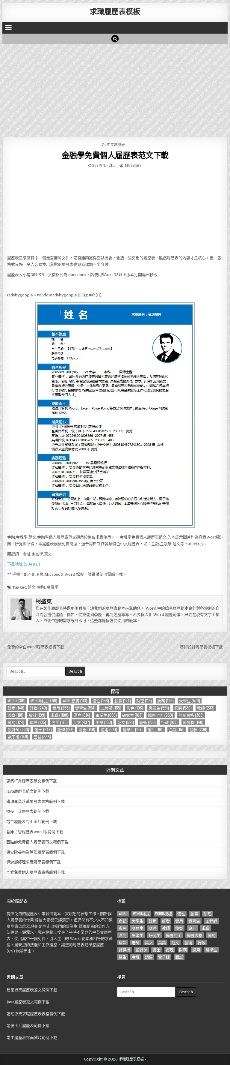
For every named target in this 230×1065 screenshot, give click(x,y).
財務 (87, 729)
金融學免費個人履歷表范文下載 (115, 155)
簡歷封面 (160, 715)
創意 (122, 701)
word (16, 701)
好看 (38, 708)
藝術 (147, 722)
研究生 (132, 715)
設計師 (18, 729)
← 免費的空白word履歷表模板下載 (33, 647)
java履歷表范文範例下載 (27, 791)
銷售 (198, 729)
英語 (104, 722)
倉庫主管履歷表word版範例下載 (34, 832)
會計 (37, 715)
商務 (165, 701)
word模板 (75, 701)
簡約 (16, 722)
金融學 (52, 587)
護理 (65, 729)
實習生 (85, 708)
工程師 (111, 708)
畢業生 (106, 715)
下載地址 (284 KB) (23, 564)
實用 (61, 708)
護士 (43, 729)
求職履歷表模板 (115, 11)
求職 (59, 715)
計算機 (193, 722)
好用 (16, 708)
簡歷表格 (191, 715)
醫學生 (132, 729)
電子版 (18, 737)
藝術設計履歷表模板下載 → (204, 647)
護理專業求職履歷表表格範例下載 (35, 801)
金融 (41, 587)
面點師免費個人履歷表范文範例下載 (37, 842)
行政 (169, 722)
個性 (101, 701)
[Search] (115, 38)
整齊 (15, 715)
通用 (109, 729)
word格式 (44, 701)
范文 (31, 587)
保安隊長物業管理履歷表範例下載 (35, 852)
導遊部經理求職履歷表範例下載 (33, 862)
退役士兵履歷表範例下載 (27, 811)
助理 (144, 701)
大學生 (189, 701)
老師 (60, 722)
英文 (81, 722)
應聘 (183, 708)
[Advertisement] (115, 89)
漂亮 (82, 715)
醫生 (156, 729)
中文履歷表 (116, 144)
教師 (205, 708)
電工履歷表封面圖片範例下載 (31, 821)
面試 (42, 737)
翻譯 (38, 722)
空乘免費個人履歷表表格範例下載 (35, 872)
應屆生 (159, 708)
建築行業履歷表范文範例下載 (31, 781)
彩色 (135, 708)
